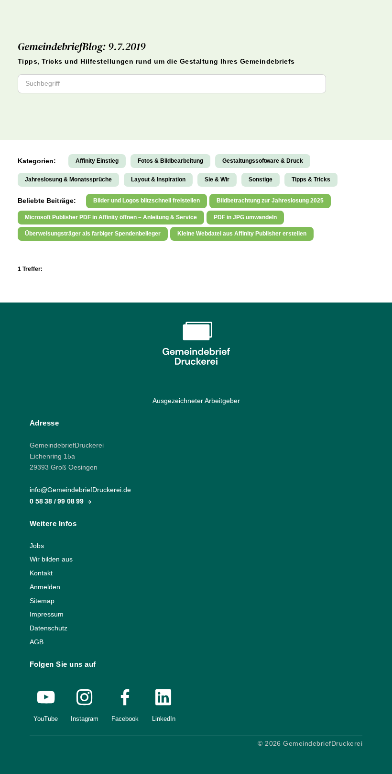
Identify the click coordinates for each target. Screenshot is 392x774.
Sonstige (260, 179)
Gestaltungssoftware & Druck (262, 160)
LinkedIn (163, 718)
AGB (37, 642)
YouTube (45, 718)
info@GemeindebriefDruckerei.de (80, 490)
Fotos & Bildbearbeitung (170, 160)
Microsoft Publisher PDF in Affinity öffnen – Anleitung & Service (111, 217)
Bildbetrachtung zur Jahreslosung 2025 (270, 200)
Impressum (47, 614)
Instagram (84, 718)
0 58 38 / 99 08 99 (58, 501)
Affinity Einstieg (97, 160)
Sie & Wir (217, 179)
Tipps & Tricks (311, 179)
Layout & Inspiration (158, 179)
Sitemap (42, 601)
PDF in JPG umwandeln (245, 217)
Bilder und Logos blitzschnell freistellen (146, 200)
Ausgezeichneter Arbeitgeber (196, 400)
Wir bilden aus (51, 559)
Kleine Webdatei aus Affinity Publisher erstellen (241, 233)
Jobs (37, 546)
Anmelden (45, 587)
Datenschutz (48, 628)
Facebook (125, 718)
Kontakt (41, 573)
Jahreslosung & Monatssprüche (68, 179)
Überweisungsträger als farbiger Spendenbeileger (93, 233)
